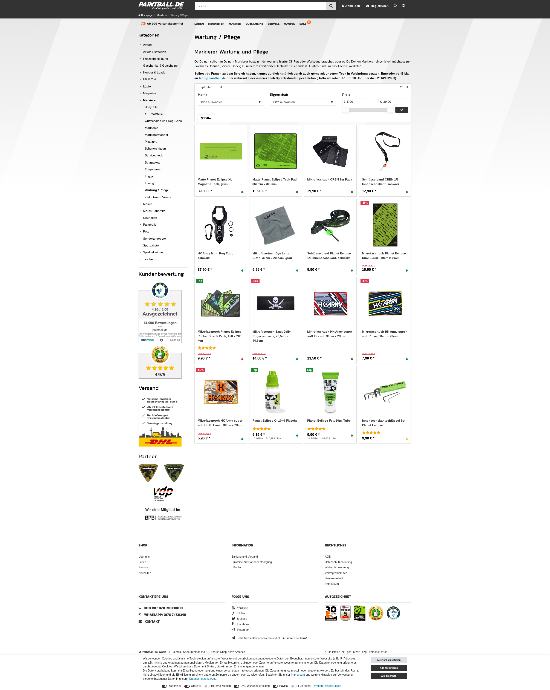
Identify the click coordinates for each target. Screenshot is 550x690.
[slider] (345, 110)
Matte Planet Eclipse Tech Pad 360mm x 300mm (274, 182)
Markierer (161, 15)
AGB (328, 556)
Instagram (242, 629)
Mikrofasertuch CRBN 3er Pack (329, 179)
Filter (207, 118)
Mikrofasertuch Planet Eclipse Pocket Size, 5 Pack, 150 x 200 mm (219, 336)
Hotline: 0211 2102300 (161, 608)
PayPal (283, 685)
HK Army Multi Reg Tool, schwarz (215, 256)
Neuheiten (216, 23)
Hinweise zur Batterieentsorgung (252, 562)
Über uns (144, 556)
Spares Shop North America (227, 651)
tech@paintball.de (212, 78)
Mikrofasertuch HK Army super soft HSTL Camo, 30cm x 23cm (220, 423)
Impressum (332, 583)
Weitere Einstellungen (327, 685)
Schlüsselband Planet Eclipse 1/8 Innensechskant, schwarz (329, 256)
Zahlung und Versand (245, 556)
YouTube (242, 608)
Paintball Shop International (188, 651)
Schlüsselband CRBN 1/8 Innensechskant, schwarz (380, 182)
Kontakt (152, 621)
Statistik (196, 685)
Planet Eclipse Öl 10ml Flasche (275, 420)
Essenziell (174, 685)
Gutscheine (254, 23)
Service (274, 23)
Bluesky (241, 618)
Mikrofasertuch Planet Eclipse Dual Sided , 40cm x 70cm (384, 256)
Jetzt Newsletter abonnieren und (271, 638)
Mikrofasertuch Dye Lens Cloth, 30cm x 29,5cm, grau (272, 256)
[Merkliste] (395, 6)
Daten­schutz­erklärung (202, 678)
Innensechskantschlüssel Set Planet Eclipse (383, 423)
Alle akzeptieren (389, 668)
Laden (199, 23)
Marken (235, 23)
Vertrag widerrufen (336, 573)
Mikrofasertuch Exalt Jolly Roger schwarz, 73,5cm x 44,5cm (271, 336)
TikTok (240, 613)
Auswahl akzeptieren (389, 660)
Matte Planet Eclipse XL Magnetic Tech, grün (215, 182)
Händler (236, 567)
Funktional (304, 685)
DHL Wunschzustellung (255, 685)
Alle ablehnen (389, 676)
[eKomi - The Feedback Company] (375, 614)
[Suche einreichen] (331, 6)
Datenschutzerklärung (338, 562)
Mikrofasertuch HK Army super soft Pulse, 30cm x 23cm (384, 334)
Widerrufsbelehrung (337, 567)
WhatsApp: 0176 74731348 (165, 614)
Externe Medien (221, 685)
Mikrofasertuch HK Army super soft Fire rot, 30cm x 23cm (329, 334)
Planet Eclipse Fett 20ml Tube (329, 420)
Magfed (289, 23)
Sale (302, 23)
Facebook (242, 624)
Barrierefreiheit (334, 578)
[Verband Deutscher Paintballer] (163, 493)
